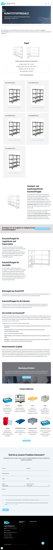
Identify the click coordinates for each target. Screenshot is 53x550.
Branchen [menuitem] (20, 530)
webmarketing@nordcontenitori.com (11, 532)
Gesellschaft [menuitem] (32, 523)
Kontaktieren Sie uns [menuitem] (33, 525)
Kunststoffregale (18, 25)
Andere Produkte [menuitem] (22, 528)
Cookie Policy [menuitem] (21, 544)
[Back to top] (42, 543)
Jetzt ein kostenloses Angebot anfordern (43, 228)
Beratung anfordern (26, 377)
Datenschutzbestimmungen (11, 504)
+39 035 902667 (7, 530)
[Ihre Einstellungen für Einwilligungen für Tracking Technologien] (2, 548)
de (48, 3)
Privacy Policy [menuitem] (15, 544)
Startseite (5, 25)
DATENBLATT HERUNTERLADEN (14, 107)
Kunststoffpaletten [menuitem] (22, 524)
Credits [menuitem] (27, 544)
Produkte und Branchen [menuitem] (22, 522)
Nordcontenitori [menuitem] (33, 521)
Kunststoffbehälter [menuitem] (22, 526)
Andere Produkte (11, 25)
